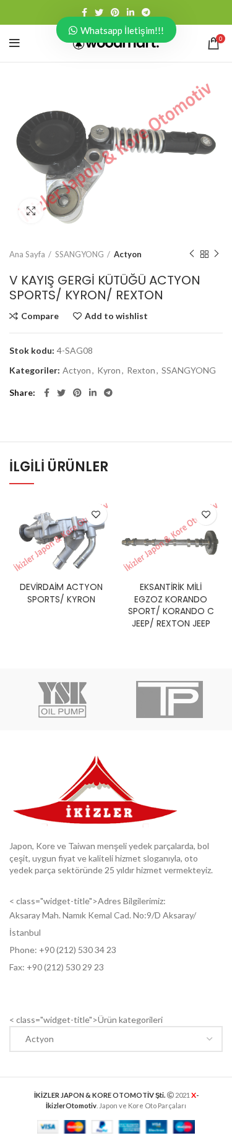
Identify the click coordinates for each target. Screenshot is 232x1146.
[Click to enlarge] (31, 211)
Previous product (192, 254)
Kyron (109, 370)
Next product (216, 254)
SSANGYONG (79, 254)
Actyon (128, 254)
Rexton (141, 370)
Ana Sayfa (27, 254)
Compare (40, 316)
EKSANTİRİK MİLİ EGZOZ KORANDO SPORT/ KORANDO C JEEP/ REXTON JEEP (171, 605)
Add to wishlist (116, 316)
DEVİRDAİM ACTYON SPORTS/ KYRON (61, 593)
